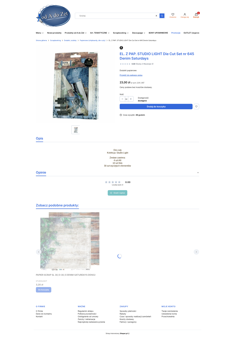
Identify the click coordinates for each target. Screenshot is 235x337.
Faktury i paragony (128, 322)
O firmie (39, 311)
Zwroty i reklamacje (86, 319)
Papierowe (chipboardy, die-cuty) (92, 40)
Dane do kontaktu (44, 314)
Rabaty (123, 314)
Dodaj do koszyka (156, 106)
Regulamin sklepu (85, 311)
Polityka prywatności (87, 314)
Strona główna (41, 40)
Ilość (122, 94)
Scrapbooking (55, 40)
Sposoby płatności (128, 311)
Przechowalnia (168, 316)
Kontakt (39, 316)
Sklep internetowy (117, 333)
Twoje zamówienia (170, 311)
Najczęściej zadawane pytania (91, 322)
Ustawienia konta (169, 314)
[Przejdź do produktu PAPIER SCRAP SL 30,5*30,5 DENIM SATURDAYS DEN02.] (70, 241)
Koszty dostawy (127, 319)
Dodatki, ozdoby (70, 40)
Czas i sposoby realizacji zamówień (135, 316)
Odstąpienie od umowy (88, 316)
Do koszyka (43, 290)
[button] (162, 15)
